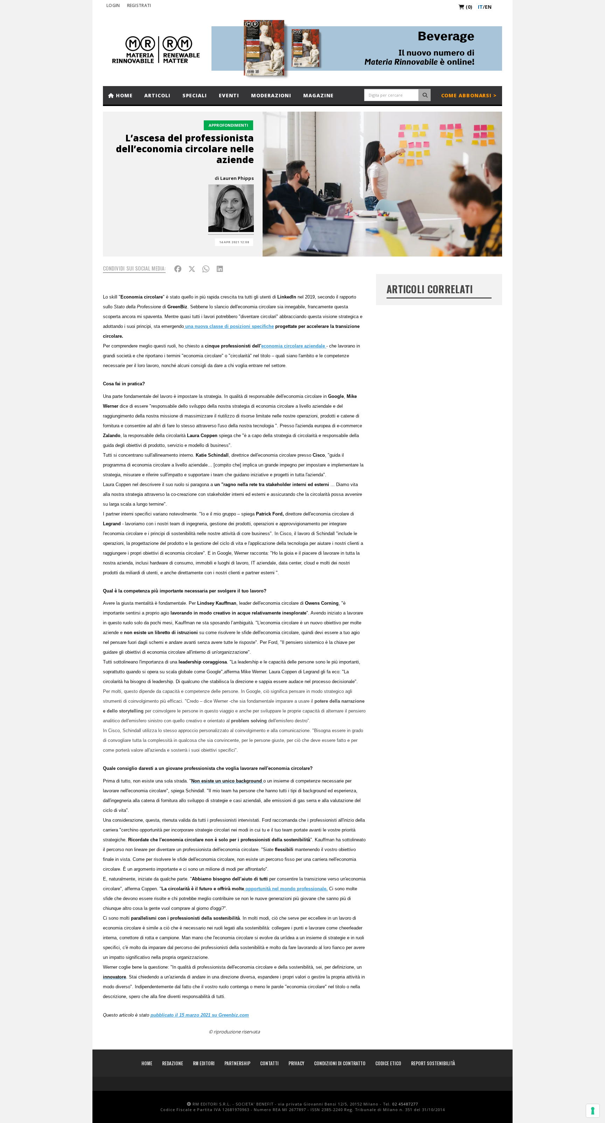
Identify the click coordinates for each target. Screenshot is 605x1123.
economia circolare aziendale (293, 346)
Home (123, 95)
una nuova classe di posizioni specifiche (229, 326)
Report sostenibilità (433, 1063)
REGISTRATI (139, 5)
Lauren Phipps (237, 178)
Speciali (194, 95)
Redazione (172, 1063)
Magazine (318, 95)
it (480, 6)
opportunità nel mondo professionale (285, 888)
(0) (468, 6)
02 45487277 (405, 1104)
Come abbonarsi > (469, 95)
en (488, 6)
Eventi (229, 95)
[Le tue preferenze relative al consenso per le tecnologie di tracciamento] (592, 1110)
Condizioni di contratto (340, 1063)
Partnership (237, 1063)
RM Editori (204, 1063)
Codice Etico (388, 1063)
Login (113, 5)
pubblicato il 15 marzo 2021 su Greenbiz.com (200, 1015)
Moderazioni (271, 95)
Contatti (269, 1063)
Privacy (296, 1063)
